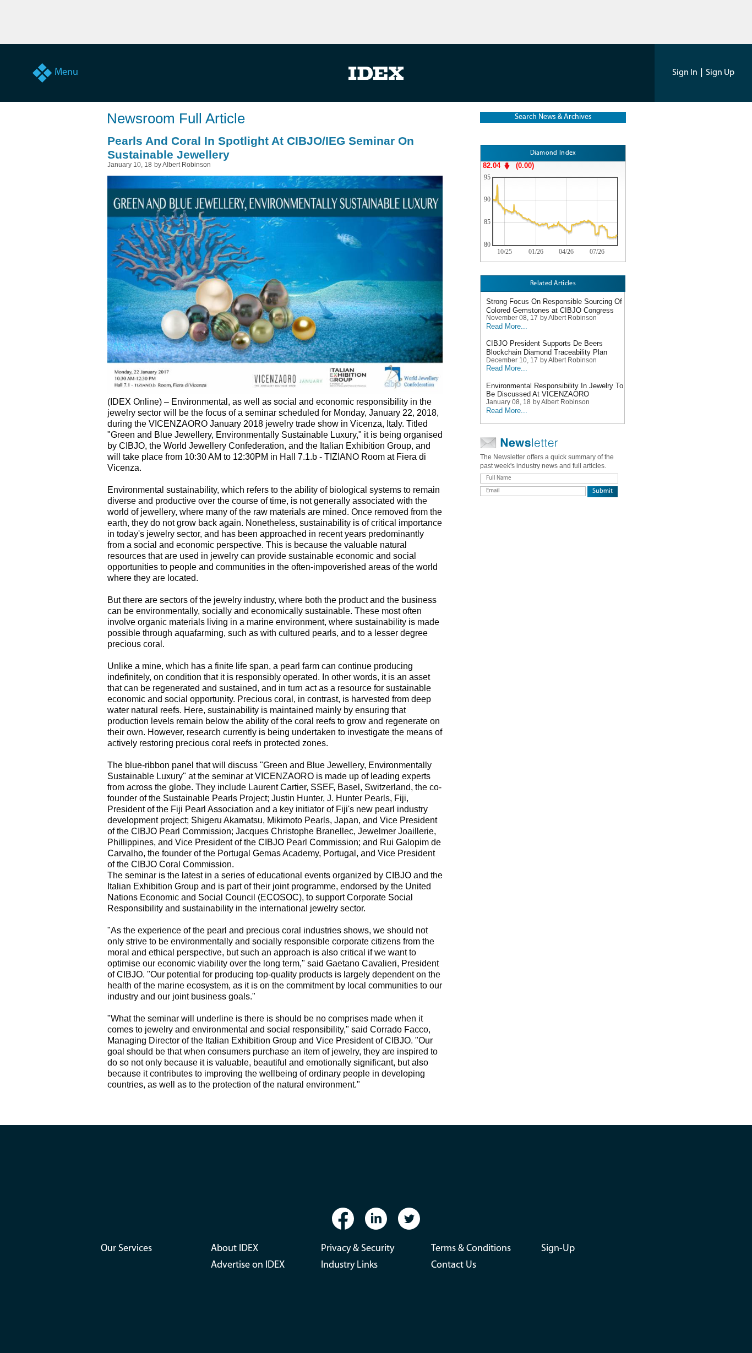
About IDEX (234, 1249)
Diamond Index (553, 153)
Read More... (506, 326)
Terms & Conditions (471, 1249)
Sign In (684, 72)
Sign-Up (558, 1249)
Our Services (126, 1249)
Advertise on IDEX (248, 1265)
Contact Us (453, 1265)
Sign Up (720, 72)
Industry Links (349, 1265)
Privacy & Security (357, 1249)
